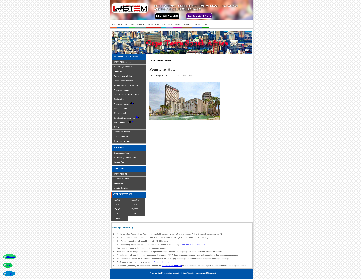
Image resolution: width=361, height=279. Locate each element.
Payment (177, 24)
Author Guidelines (153, 24)
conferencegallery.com (160, 262)
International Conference (172, 266)
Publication (186, 24)
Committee (196, 24)
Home (113, 24)
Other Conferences (122, 194)
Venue (170, 24)
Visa (163, 24)
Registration (141, 24)
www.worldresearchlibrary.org (193, 244)
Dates (132, 24)
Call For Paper (123, 24)
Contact (205, 24)
